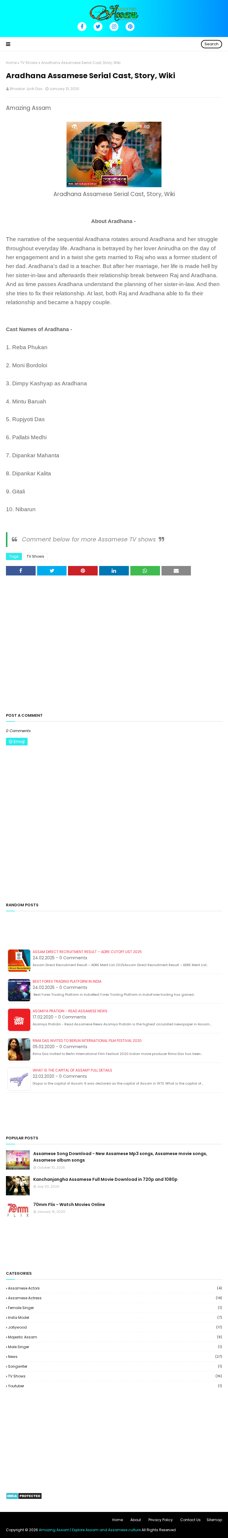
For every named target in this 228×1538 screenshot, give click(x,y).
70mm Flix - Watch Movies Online (69, 1204)
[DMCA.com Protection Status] (24, 1498)
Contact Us (190, 1519)
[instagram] (114, 26)
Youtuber (115, 1385)
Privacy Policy (160, 1519)
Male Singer (115, 1346)
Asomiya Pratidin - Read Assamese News (70, 1010)
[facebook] (81, 26)
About (135, 1519)
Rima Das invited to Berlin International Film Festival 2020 (87, 1040)
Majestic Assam (115, 1337)
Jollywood (115, 1327)
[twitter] (98, 26)
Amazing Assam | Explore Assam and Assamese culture (90, 1529)
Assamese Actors (115, 1288)
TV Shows (29, 62)
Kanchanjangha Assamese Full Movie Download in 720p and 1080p (105, 1179)
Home (11, 62)
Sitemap (214, 1519)
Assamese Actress (115, 1297)
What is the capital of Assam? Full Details (72, 1070)
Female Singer (115, 1307)
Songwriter (115, 1366)
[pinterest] (130, 26)
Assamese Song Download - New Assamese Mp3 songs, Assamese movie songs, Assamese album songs (120, 1157)
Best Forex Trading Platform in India (67, 981)
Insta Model (115, 1317)
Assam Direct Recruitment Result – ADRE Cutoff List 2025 (87, 951)
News (115, 1356)
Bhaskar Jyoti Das (26, 88)
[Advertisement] (114, 648)
